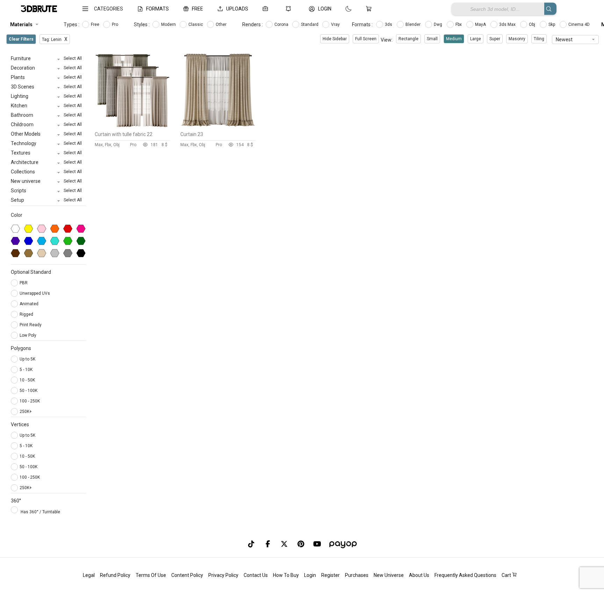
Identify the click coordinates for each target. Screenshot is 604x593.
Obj (532, 24)
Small (432, 38)
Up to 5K (27, 359)
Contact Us (256, 575)
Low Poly (28, 335)
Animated (29, 303)
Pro (115, 24)
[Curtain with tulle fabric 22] (132, 126)
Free (95, 24)
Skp (552, 24)
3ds (389, 24)
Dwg (438, 24)
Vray (336, 24)
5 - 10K (26, 369)
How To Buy (286, 575)
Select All (73, 58)
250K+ (26, 411)
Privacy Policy (223, 575)
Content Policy (187, 575)
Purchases (356, 575)
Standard (310, 24)
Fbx (459, 24)
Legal (89, 575)
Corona (281, 24)
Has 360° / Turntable (40, 511)
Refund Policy (115, 575)
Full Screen (365, 38)
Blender (413, 24)
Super (494, 38)
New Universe (389, 575)
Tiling (539, 38)
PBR (24, 282)
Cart (507, 575)
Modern (169, 24)
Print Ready (31, 324)
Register (330, 575)
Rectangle (408, 38)
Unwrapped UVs (35, 293)
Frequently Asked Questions (465, 575)
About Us (419, 575)
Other (222, 24)
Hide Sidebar (335, 38)
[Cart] (370, 9)
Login (310, 575)
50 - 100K (28, 390)
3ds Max (508, 24)
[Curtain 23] (218, 126)
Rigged (27, 314)
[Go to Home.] (39, 8)
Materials (21, 24)
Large (475, 38)
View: (387, 40)
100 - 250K (30, 401)
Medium (454, 38)
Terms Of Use (151, 575)
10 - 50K (27, 380)
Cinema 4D (579, 24)
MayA (481, 24)
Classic (196, 24)
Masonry (517, 38)
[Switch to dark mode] (341, 9)
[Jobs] (266, 9)
